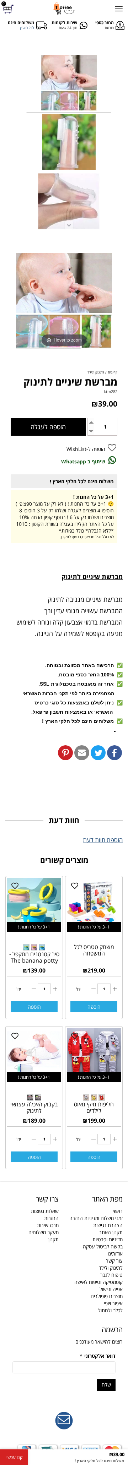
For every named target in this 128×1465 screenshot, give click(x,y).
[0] (9, 9)
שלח (106, 1384)
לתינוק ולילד (111, 1267)
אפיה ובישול (111, 1289)
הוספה (94, 1006)
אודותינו (115, 1253)
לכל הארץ (27, 27)
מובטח (109, 27)
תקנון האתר (111, 1232)
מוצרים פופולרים (107, 1296)
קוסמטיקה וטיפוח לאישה (98, 1282)
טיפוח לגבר (111, 1274)
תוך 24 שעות (68, 27)
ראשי (118, 1211)
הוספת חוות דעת (103, 840)
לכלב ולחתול (110, 1310)
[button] (114, 752)
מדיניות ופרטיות (107, 1239)
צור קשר (114, 1260)
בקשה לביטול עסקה (103, 1246)
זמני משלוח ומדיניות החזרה (96, 1218)
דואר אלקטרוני (98, 1355)
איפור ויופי (113, 1303)
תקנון (53, 1239)
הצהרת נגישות (108, 1225)
